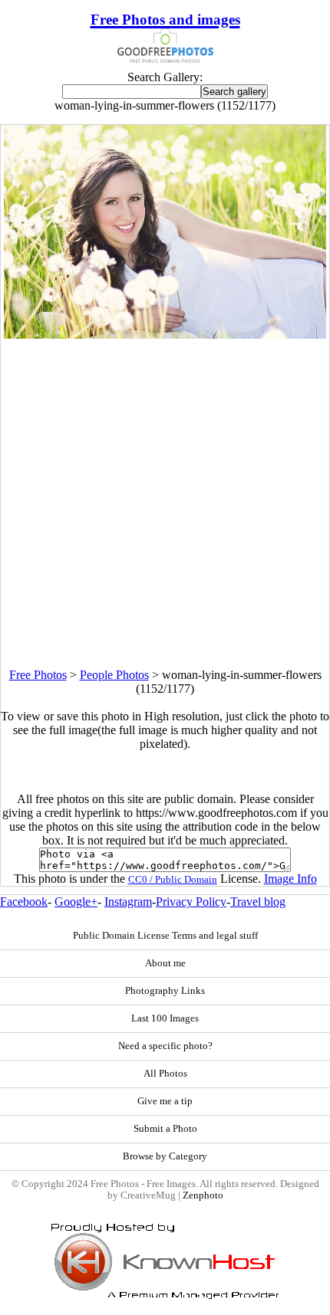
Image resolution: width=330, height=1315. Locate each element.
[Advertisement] (165, 503)
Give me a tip (165, 1101)
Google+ (75, 901)
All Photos (165, 1073)
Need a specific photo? (165, 1046)
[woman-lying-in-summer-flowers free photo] (164, 334)
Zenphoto (203, 1195)
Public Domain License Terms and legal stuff (165, 935)
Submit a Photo (165, 1128)
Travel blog (257, 901)
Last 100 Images (165, 1018)
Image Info (290, 878)
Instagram (128, 901)
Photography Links (165, 990)
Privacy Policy (191, 901)
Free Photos (38, 674)
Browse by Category (165, 1156)
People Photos (114, 674)
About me (165, 963)
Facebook (24, 901)
